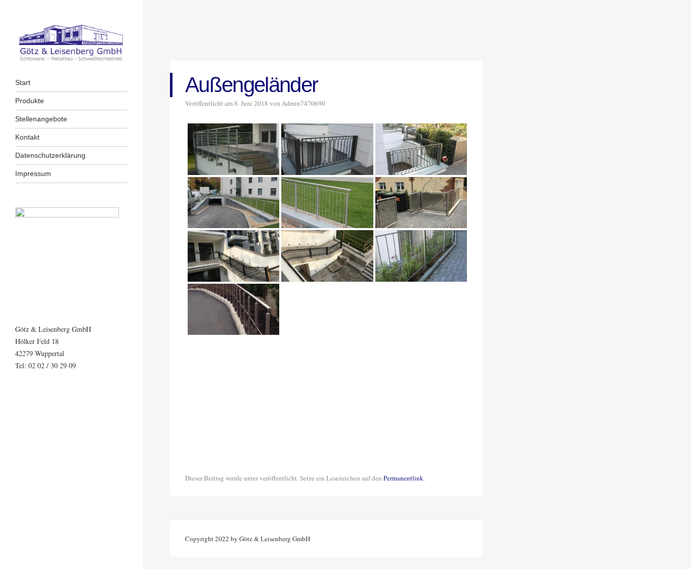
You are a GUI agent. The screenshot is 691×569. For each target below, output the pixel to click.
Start (22, 82)
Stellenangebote (41, 119)
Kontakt (27, 137)
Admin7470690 (303, 103)
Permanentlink (403, 478)
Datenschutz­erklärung (50, 155)
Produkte (29, 101)
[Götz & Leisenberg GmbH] (71, 43)
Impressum (33, 173)
